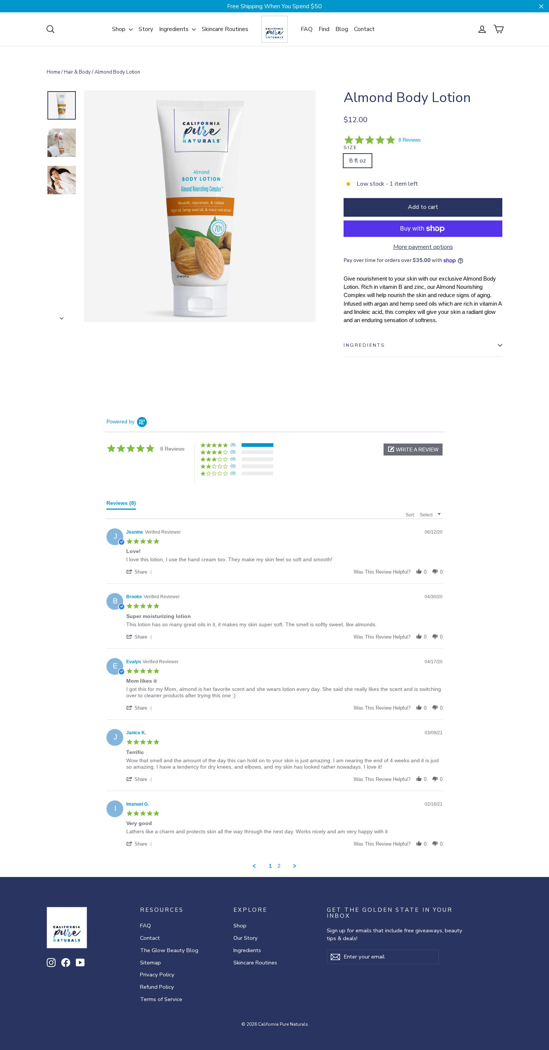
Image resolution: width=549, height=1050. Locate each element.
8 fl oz (357, 161)
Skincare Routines (225, 29)
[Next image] (62, 316)
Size (350, 147)
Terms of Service (161, 999)
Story (146, 29)
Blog (341, 29)
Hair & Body (77, 72)
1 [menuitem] (270, 866)
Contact (364, 29)
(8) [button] (233, 444)
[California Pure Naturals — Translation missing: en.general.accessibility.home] (274, 29)
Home (53, 72)
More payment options (423, 247)
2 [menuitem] (278, 866)
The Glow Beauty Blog (169, 950)
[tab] (121, 505)
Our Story (245, 938)
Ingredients (174, 29)
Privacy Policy (157, 974)
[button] (413, 449)
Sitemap (150, 962)
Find (324, 29)
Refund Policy (157, 987)
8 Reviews (409, 140)
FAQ (307, 29)
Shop (119, 29)
